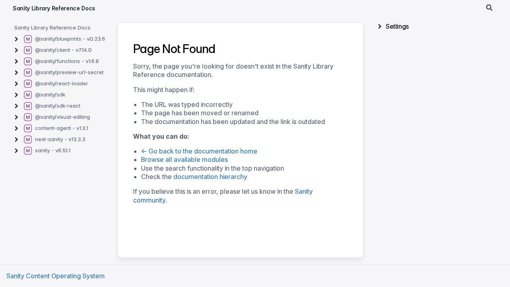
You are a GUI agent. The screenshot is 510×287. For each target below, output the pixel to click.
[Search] (489, 8)
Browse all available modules (184, 159)
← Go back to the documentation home (199, 151)
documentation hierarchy (210, 177)
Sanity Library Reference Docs (54, 8)
